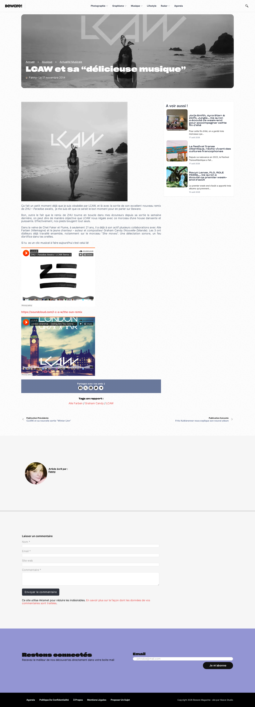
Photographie (98, 5)
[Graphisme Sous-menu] (125, 5)
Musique (135, 5)
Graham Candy (94, 403)
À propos (78, 700)
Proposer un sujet (120, 700)
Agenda (178, 5)
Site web (27, 560)
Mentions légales (96, 700)
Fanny (52, 471)
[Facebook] (80, 388)
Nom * (26, 541)
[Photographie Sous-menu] (107, 5)
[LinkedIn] (91, 388)
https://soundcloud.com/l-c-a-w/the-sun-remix (51, 312)
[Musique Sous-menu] (142, 5)
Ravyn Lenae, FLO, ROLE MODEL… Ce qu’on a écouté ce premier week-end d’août (208, 176)
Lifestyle (151, 5)
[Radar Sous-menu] (169, 5)
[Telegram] (101, 388)
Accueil (30, 61)
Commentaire (31, 569)
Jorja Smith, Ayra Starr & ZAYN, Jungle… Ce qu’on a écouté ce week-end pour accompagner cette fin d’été (208, 120)
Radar (164, 5)
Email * (26, 551)
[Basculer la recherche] (247, 6)
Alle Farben (76, 403)
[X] (85, 388)
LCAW (109, 403)
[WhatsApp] (96, 388)
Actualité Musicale (71, 61)
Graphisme (118, 5)
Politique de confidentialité (54, 700)
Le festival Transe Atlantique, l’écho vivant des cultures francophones (210, 149)
